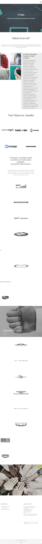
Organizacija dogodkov (5, 506)
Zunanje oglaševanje (5, 509)
